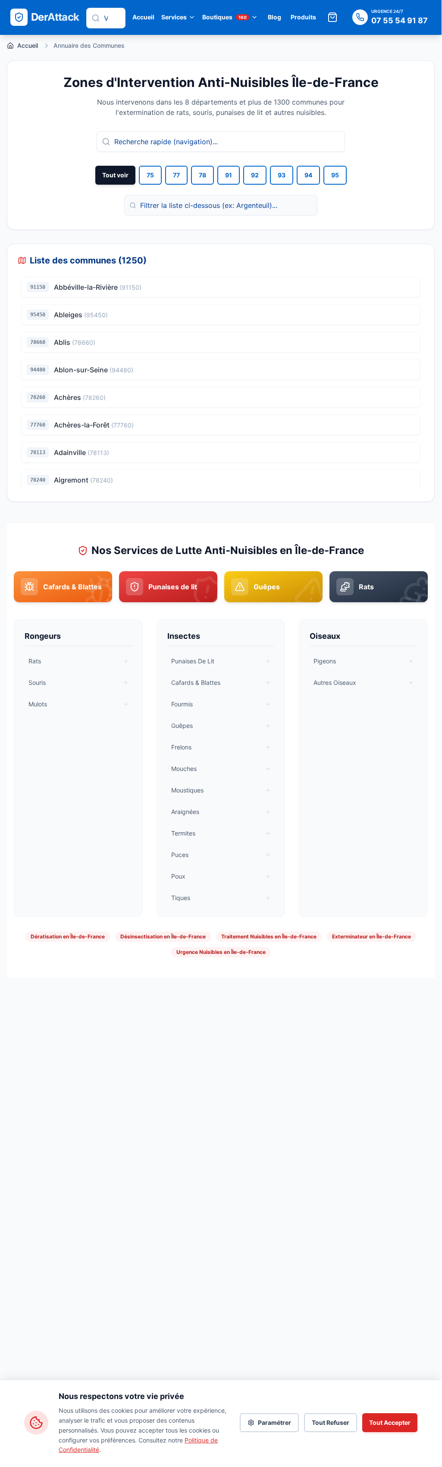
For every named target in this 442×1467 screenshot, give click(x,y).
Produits (303, 17)
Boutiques (224, 17)
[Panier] (332, 17)
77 (176, 175)
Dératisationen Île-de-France (68, 936)
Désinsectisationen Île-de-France (163, 936)
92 (255, 175)
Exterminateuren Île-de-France (371, 936)
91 (228, 175)
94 (308, 175)
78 (202, 175)
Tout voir (115, 175)
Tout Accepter (390, 1422)
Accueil (143, 17)
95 (335, 175)
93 (281, 175)
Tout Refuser (330, 1422)
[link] (63, 586)
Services (174, 17)
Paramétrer (274, 1422)
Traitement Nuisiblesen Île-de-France (269, 936)
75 (150, 175)
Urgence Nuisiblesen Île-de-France (221, 952)
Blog (274, 17)
